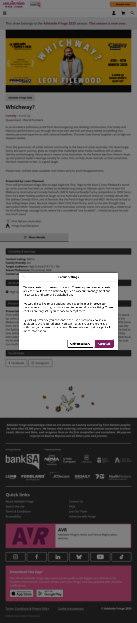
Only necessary (80, 344)
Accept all (104, 344)
